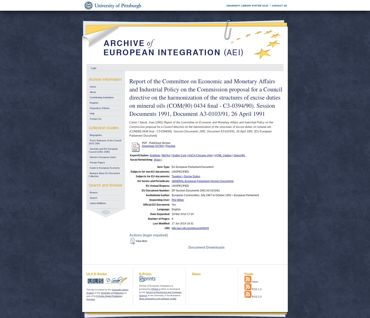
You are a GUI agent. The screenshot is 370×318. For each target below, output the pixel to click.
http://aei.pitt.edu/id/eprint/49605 (190, 228)
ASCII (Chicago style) (200, 155)
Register (94, 103)
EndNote (155, 155)
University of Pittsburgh (112, 293)
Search (93, 198)
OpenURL (239, 155)
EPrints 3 (155, 289)
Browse (94, 192)
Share (157, 159)
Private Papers (97, 162)
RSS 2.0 (257, 296)
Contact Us (95, 119)
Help (92, 113)
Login (93, 68)
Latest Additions (98, 203)
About (93, 92)
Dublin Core (179, 155)
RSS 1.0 (257, 289)
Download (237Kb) (153, 146)
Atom (255, 281)
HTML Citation (223, 155)
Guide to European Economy (105, 168)
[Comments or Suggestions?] (278, 10)
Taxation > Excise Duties (186, 176)
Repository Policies (100, 108)
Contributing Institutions (102, 97)
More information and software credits (157, 298)
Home (93, 86)
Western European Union (103, 157)
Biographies (96, 135)
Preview (170, 146)
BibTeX (166, 155)
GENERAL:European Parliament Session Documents (203, 181)
